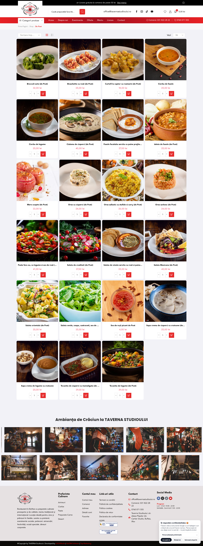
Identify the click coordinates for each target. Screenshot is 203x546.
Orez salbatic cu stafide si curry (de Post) (123, 204)
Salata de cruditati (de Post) (80, 265)
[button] (43, 93)
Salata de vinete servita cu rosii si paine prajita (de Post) (123, 265)
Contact (121, 20)
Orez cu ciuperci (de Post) (80, 204)
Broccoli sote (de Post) (37, 83)
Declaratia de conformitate (110, 516)
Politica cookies (105, 508)
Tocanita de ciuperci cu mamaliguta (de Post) (80, 385)
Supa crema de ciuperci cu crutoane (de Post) (165, 325)
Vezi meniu (121, 2)
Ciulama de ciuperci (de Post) (80, 144)
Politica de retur (106, 512)
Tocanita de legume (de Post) (123, 385)
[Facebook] (136, 11)
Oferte (90, 20)
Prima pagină (22, 26)
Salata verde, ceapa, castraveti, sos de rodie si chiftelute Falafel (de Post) (80, 325)
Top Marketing (85, 543)
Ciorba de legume (37, 144)
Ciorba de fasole (165, 83)
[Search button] (82, 11)
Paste (60, 510)
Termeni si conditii (107, 500)
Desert (61, 519)
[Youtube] (170, 498)
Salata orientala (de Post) (37, 325)
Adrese (85, 508)
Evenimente (77, 20)
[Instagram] (142, 11)
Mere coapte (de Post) (37, 204)
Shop (31, 26)
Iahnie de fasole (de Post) (165, 144)
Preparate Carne (65, 514)
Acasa (51, 20)
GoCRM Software (72, 543)
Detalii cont (87, 512)
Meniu (100, 20)
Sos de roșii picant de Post (123, 325)
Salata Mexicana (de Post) (166, 265)
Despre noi (63, 20)
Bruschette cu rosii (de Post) (80, 83)
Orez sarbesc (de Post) (165, 204)
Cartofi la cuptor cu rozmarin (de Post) (123, 83)
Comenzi (86, 504)
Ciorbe (61, 506)
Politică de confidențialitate (111, 504)
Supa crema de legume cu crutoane (37, 385)
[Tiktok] (166, 498)
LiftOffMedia (60, 543)
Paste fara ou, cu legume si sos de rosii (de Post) (37, 265)
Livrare (110, 20)
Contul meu (87, 500)
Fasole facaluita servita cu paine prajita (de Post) (123, 144)
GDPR (102, 520)
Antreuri (61, 502)
